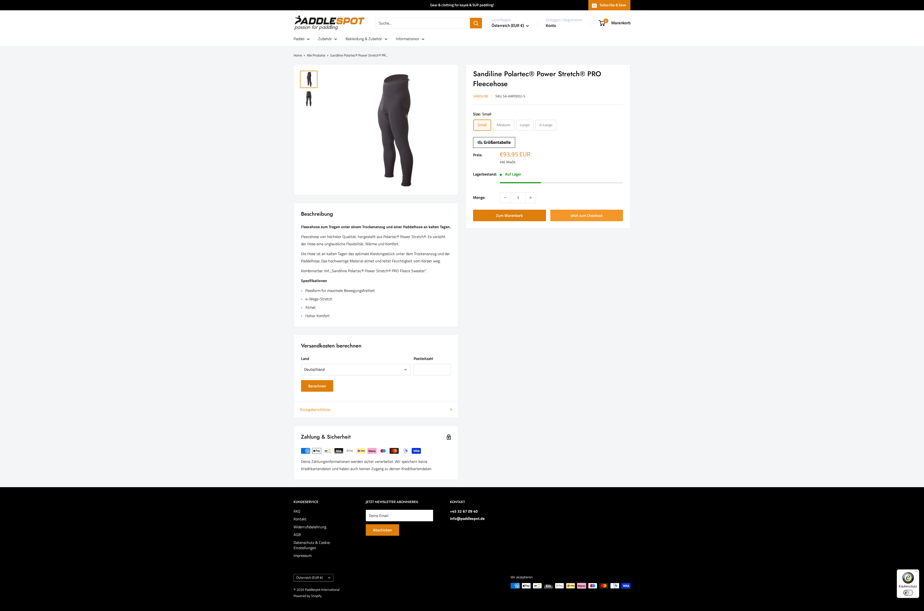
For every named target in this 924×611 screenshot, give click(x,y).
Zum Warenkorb (509, 215)
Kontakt (300, 519)
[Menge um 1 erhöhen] (531, 198)
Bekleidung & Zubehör (364, 39)
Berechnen (317, 386)
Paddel (299, 39)
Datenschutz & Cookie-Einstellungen (312, 545)
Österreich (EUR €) (309, 577)
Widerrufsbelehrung (310, 527)
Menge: (479, 197)
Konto (551, 25)
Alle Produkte (316, 55)
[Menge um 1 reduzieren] (505, 198)
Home (298, 55)
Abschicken (382, 530)
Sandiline (480, 96)
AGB (297, 534)
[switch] (908, 593)
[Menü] (916, 572)
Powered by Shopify (308, 595)
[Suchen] (476, 23)
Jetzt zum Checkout (587, 215)
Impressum (303, 555)
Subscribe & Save (613, 5)
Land (305, 358)
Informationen (407, 39)
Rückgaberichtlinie (315, 409)
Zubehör (325, 39)
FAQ (297, 511)
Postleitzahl (423, 358)
